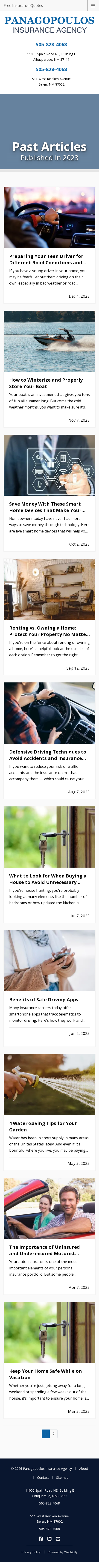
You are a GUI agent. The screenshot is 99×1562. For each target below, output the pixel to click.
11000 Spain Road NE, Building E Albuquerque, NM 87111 (49, 1493)
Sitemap (62, 1477)
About (83, 1468)
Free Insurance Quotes (23, 5)
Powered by (63, 1552)
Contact (43, 1477)
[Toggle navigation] (93, 5)
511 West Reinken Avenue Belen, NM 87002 (49, 1519)
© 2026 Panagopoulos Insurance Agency (41, 1468)
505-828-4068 (51, 44)
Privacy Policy (31, 1552)
